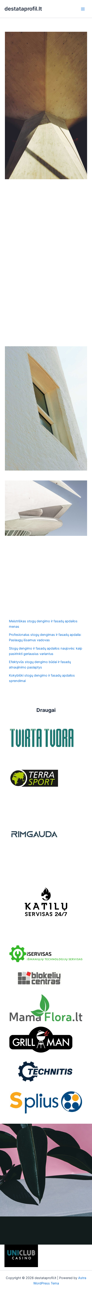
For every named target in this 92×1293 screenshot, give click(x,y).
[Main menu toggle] (83, 9)
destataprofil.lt (23, 8)
